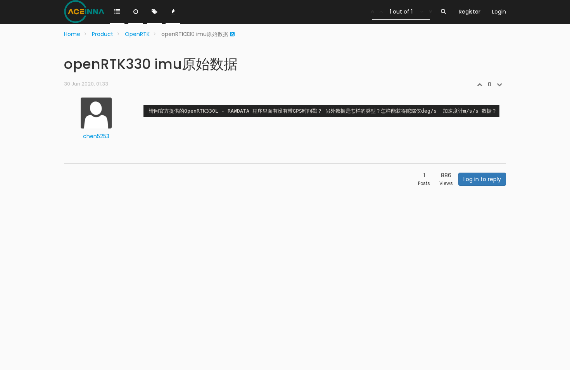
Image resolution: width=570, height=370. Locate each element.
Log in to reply (482, 179)
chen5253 (96, 136)
